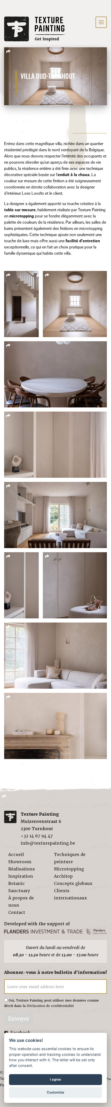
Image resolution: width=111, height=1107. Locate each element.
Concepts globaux (73, 883)
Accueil (16, 854)
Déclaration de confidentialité (50, 1006)
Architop (63, 876)
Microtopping (69, 869)
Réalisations (21, 869)
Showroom (19, 862)
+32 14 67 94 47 (37, 836)
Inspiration (20, 876)
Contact (16, 912)
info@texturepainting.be (48, 843)
